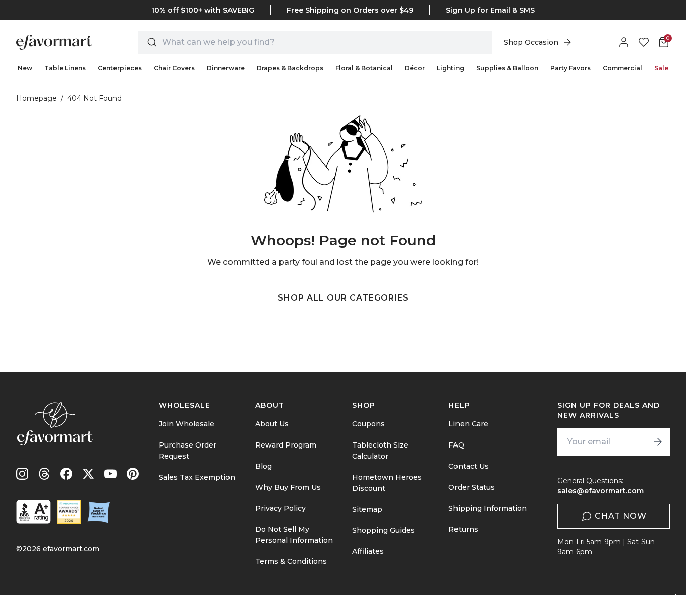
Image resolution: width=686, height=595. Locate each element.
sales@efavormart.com (600, 490)
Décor (415, 68)
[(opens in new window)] (33, 512)
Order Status (471, 487)
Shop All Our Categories (343, 298)
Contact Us (468, 466)
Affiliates (368, 551)
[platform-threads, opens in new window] (44, 474)
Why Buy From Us (288, 487)
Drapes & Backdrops (290, 68)
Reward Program (285, 445)
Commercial (622, 68)
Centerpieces (120, 68)
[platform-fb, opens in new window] (66, 474)
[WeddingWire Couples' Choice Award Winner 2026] (69, 512)
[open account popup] (624, 42)
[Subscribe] (658, 442)
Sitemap (367, 509)
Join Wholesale (186, 423)
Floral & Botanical (364, 68)
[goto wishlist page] (644, 42)
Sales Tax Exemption (197, 477)
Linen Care (468, 423)
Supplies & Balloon (507, 68)
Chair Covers (174, 68)
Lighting (450, 68)
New (25, 68)
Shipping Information (487, 508)
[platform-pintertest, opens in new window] (133, 474)
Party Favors (570, 68)
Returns (463, 529)
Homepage (36, 98)
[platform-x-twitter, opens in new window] (88, 474)
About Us (272, 423)
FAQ (456, 445)
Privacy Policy (280, 508)
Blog (263, 466)
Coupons (368, 423)
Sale (661, 68)
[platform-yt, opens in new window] (110, 474)
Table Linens (65, 68)
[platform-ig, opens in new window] (22, 474)
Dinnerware (226, 68)
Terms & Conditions (291, 561)
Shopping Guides (383, 530)
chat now (621, 516)
